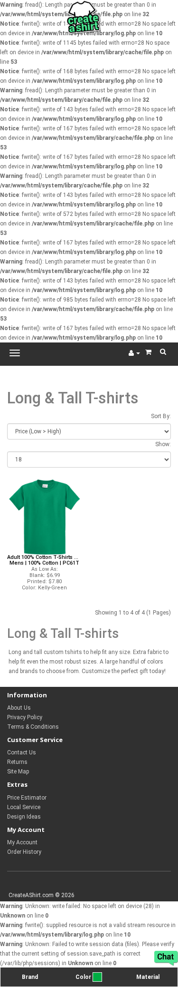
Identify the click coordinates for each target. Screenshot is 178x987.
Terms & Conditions (33, 726)
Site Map (18, 771)
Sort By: (161, 416)
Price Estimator (27, 797)
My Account (22, 842)
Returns (17, 762)
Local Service (23, 807)
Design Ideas (24, 816)
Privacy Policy (24, 717)
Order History (24, 852)
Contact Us (21, 752)
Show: (163, 444)
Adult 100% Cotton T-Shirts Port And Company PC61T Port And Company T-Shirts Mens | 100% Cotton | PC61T (44, 560)
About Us (19, 707)
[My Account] (134, 353)
